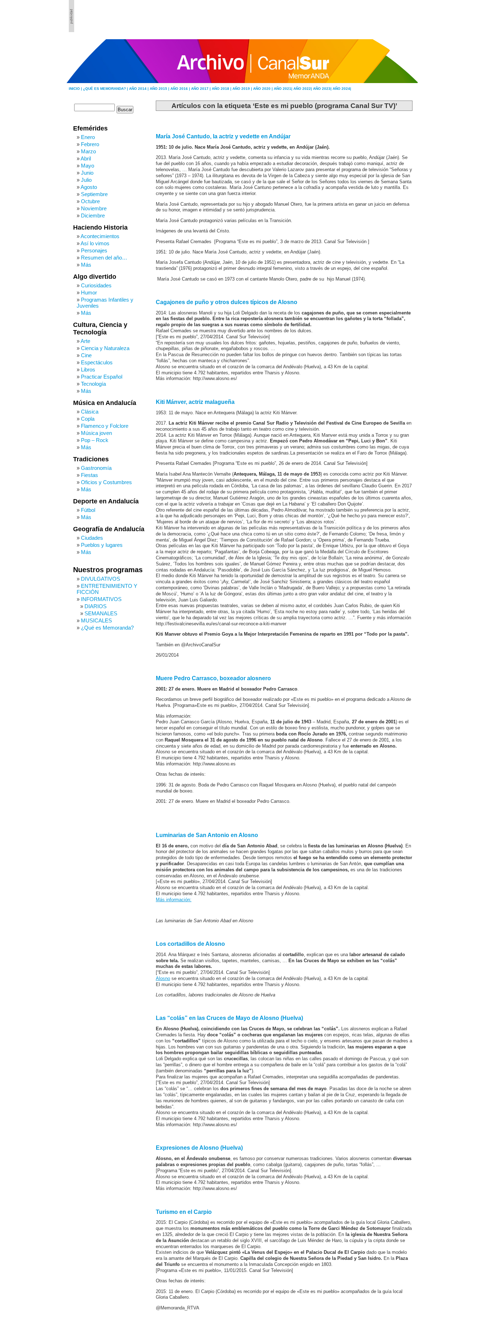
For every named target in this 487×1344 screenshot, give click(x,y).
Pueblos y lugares (102, 545)
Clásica (89, 412)
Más (86, 265)
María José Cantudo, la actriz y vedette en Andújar (223, 136)
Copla (87, 419)
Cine (86, 355)
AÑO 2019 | (242, 89)
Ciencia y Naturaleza (105, 348)
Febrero (90, 144)
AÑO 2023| (323, 89)
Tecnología (93, 384)
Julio (86, 180)
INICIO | (76, 89)
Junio (87, 173)
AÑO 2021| (283, 89)
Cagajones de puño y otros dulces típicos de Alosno (226, 302)
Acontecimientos (100, 236)
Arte (85, 341)
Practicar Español (101, 377)
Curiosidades (96, 285)
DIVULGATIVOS (100, 579)
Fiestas (89, 475)
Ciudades (92, 538)
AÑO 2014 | (139, 89)
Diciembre (93, 215)
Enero (88, 137)
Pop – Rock (94, 440)
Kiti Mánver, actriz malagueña (195, 402)
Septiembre (94, 194)
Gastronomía (96, 468)
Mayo (87, 166)
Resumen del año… (104, 258)
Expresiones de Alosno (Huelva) (199, 1148)
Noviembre (94, 208)
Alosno (163, 978)
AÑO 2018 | (222, 89)
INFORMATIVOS (101, 599)
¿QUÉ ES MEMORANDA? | (106, 89)
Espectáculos (97, 362)
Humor (89, 292)
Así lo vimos (95, 243)
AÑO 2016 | (180, 89)
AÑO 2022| (303, 89)
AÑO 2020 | (263, 89)
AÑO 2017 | (201, 89)
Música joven (96, 433)
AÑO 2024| (342, 89)
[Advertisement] (379, 16)
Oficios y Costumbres (106, 482)
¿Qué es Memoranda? (107, 628)
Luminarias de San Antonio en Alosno (207, 835)
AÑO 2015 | (160, 89)
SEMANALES (100, 613)
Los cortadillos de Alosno (190, 944)
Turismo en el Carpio (184, 1212)
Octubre (90, 201)
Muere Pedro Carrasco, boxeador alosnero (213, 678)
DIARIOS (95, 606)
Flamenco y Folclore (104, 426)
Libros (88, 369)
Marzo (88, 151)
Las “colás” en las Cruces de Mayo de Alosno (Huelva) (229, 1018)
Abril (86, 158)
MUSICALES (96, 620)
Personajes (94, 250)
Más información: (173, 899)
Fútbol (88, 510)
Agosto (89, 187)
